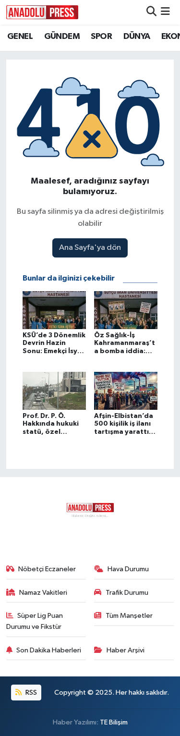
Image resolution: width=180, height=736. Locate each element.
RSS (30, 692)
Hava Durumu (128, 569)
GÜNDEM (62, 36)
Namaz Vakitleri (43, 592)
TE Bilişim (114, 722)
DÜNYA (136, 36)
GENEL (20, 36)
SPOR (101, 36)
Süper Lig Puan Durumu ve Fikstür (34, 621)
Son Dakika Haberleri (48, 650)
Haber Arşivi (125, 650)
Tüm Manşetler (129, 615)
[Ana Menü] (165, 12)
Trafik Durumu (127, 592)
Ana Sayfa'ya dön (90, 248)
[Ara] (151, 12)
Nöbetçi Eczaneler (47, 569)
